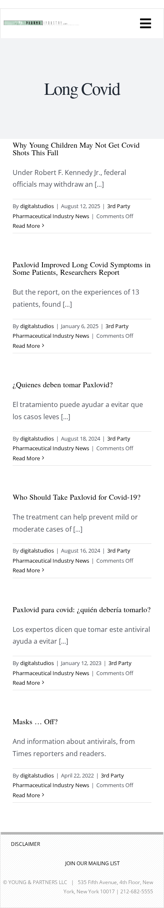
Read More (26, 226)
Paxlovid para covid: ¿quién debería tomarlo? (82, 609)
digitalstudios (37, 206)
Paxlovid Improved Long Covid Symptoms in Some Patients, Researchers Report (82, 268)
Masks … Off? (35, 721)
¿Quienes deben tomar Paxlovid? (63, 384)
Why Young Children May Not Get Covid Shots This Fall (76, 148)
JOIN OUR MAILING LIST (92, 863)
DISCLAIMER (25, 844)
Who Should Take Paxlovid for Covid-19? (76, 497)
